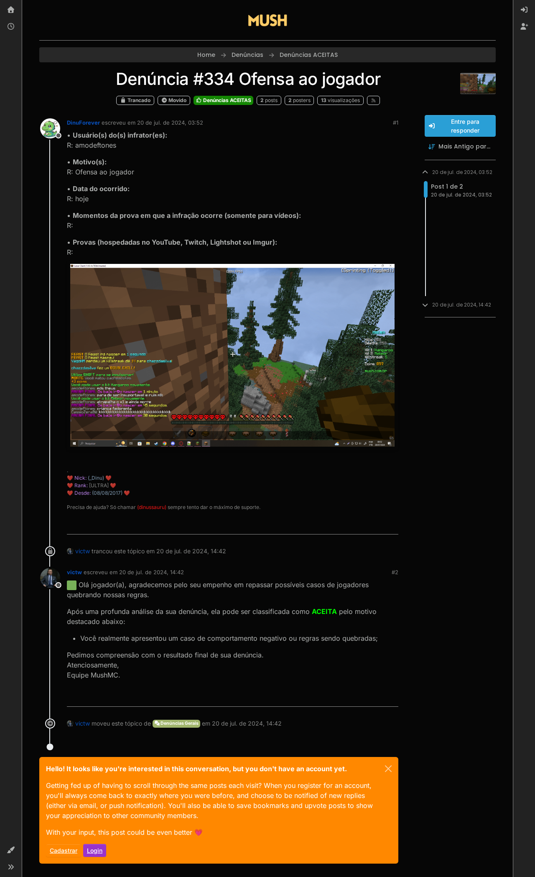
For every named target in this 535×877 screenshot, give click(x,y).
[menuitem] (524, 10)
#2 (395, 572)
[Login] (524, 10)
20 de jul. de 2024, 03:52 (170, 122)
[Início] (10, 10)
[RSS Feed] (373, 100)
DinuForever (83, 122)
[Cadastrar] (524, 26)
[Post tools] (390, 524)
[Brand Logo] (267, 20)
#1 (395, 122)
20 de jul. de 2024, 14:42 (151, 572)
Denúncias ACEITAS (226, 100)
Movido (176, 100)
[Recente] (10, 26)
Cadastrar (63, 850)
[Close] (388, 768)
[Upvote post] (362, 524)
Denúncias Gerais (179, 723)
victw (82, 551)
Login (94, 850)
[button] (10, 850)
